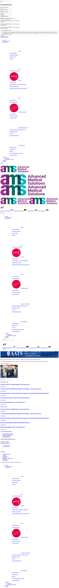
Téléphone (2, 13)
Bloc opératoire (12, 149)
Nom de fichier (3, 25)
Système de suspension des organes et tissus (18, 129)
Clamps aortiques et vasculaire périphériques (18, 84)
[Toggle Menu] (0, 38)
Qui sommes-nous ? (6, 41)
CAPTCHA (2, 35)
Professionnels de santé (9, 159)
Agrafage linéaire (13, 113)
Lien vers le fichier (3, 28)
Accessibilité (5, 456)
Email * (4, 11)
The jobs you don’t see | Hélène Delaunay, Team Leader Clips (14, 384)
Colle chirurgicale (13, 100)
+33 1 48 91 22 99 (6, 446)
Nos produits (5, 42)
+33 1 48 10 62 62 (6, 445)
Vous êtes (4, 157)
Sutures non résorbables (14, 54)
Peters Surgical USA (42, 210)
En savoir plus (3, 386)
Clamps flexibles (13, 82)
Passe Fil (11, 133)
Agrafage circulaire (13, 117)
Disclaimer (5, 457)
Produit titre (2, 21)
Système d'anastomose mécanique (16, 153)
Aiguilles (11, 58)
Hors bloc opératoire (13, 155)
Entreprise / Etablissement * (7, 18)
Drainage (11, 151)
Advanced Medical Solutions (8, 433)
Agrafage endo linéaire (14, 115)
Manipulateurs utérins (14, 131)
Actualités (4, 160)
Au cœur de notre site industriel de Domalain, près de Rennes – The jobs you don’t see (20, 388)
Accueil (4, 40)
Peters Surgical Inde (30, 210)
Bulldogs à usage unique (14, 86)
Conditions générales (6, 454)
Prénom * (4, 7)
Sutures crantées (13, 56)
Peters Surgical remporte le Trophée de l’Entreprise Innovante (15, 397)
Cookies (4, 455)
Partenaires (7, 158)
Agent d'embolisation (13, 102)
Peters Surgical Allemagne (18, 210)
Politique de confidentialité (7, 458)
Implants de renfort (13, 147)
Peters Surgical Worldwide (5, 210)
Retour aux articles (3, 351)
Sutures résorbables (13, 53)
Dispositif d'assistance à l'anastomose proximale (18, 88)
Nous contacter (5, 460)
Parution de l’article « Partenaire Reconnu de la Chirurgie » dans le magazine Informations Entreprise (24, 393)
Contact (4, 161)
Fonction (4, 16)
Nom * (3, 9)
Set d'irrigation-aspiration (14, 135)
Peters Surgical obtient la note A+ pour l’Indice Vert (12, 402)
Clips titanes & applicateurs (15, 70)
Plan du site (5, 459)
